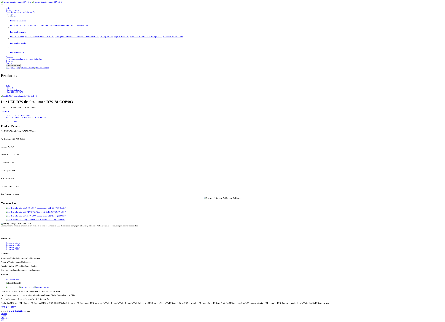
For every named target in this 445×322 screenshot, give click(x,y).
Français (45, 68)
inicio (8, 8)
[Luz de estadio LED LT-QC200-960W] (21, 220)
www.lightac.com (12, 279)
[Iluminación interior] (13, 16)
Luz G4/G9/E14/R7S (15, 92)
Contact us (5, 111)
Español (17, 283)
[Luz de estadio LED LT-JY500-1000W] (21, 208)
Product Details (11, 121)
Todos (8, 12)
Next (26, 117)
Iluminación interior (14, 90)
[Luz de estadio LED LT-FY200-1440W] (21, 212)
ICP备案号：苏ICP (8, 307)
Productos (10, 88)
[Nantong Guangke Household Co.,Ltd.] (222, 2)
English (16, 68)
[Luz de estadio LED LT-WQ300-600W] (21, 216)
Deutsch (30, 68)
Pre (18, 115)
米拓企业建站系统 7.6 (17, 311)
